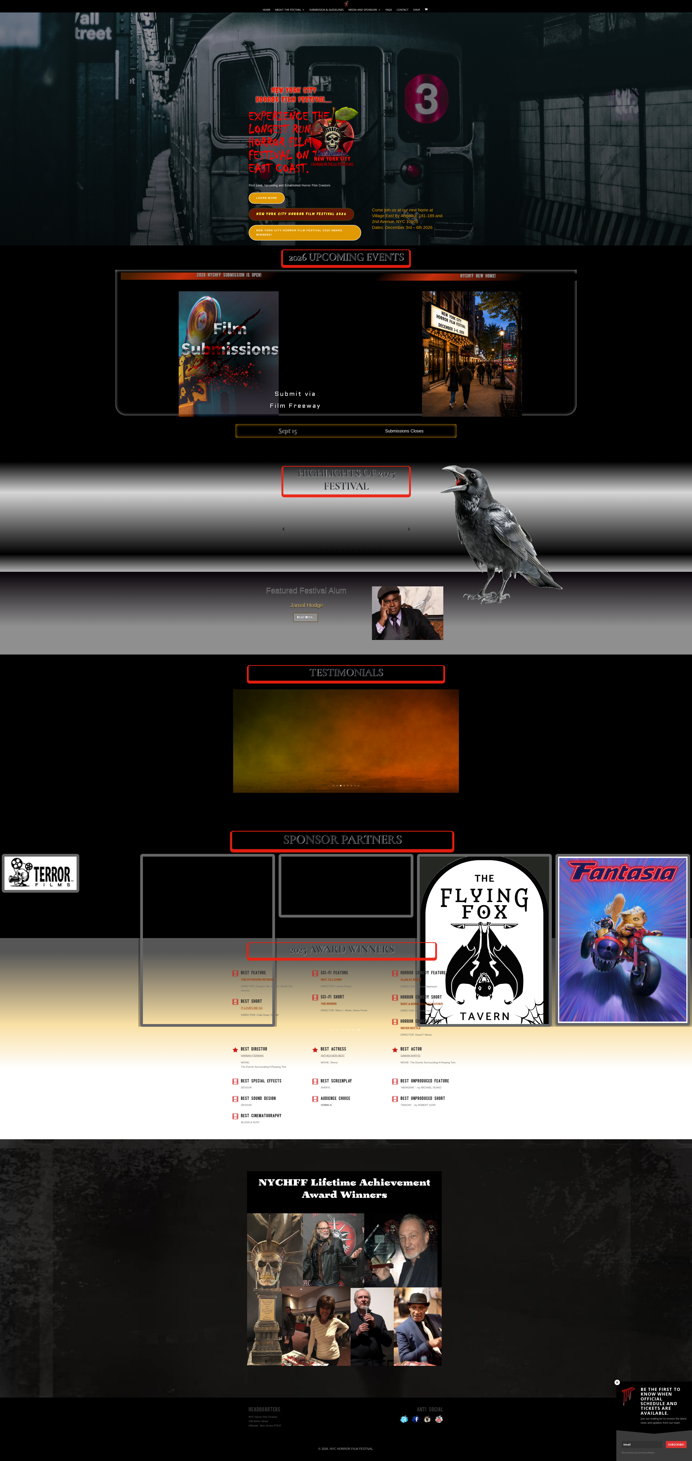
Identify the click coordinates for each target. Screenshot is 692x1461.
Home (266, 9)
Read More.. (305, 617)
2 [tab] (315, 550)
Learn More (266, 197)
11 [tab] (364, 550)
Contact (403, 9)
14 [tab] (380, 550)
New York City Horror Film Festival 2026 (301, 214)
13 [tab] (375, 550)
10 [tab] (358, 550)
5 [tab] (331, 550)
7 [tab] (342, 550)
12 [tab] (369, 550)
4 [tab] (326, 550)
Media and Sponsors (362, 9)
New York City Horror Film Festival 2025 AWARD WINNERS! (299, 232)
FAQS (388, 9)
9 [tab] (353, 550)
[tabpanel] (317, 529)
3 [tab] (320, 550)
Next (408, 529)
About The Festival (288, 9)
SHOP (416, 9)
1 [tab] (310, 550)
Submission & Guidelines (326, 9)
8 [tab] (348, 550)
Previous (283, 529)
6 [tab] (337, 550)
